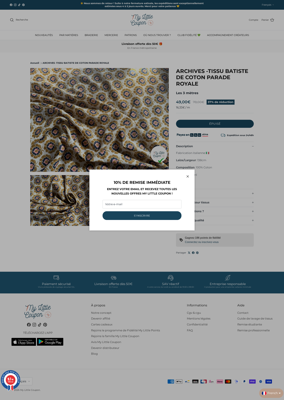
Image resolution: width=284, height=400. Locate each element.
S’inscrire (142, 215)
